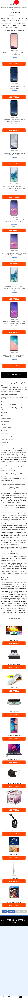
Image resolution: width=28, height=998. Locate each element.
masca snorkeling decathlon (14, 831)
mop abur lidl (14, 878)
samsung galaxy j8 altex (14, 735)
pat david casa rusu (14, 664)
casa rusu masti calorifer (14, 783)
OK (20, 996)
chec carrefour (14, 712)
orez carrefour (14, 854)
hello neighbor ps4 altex (14, 902)
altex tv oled (14, 640)
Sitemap (14, 922)
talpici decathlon (14, 688)
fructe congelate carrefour (14, 807)
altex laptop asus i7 (14, 759)
